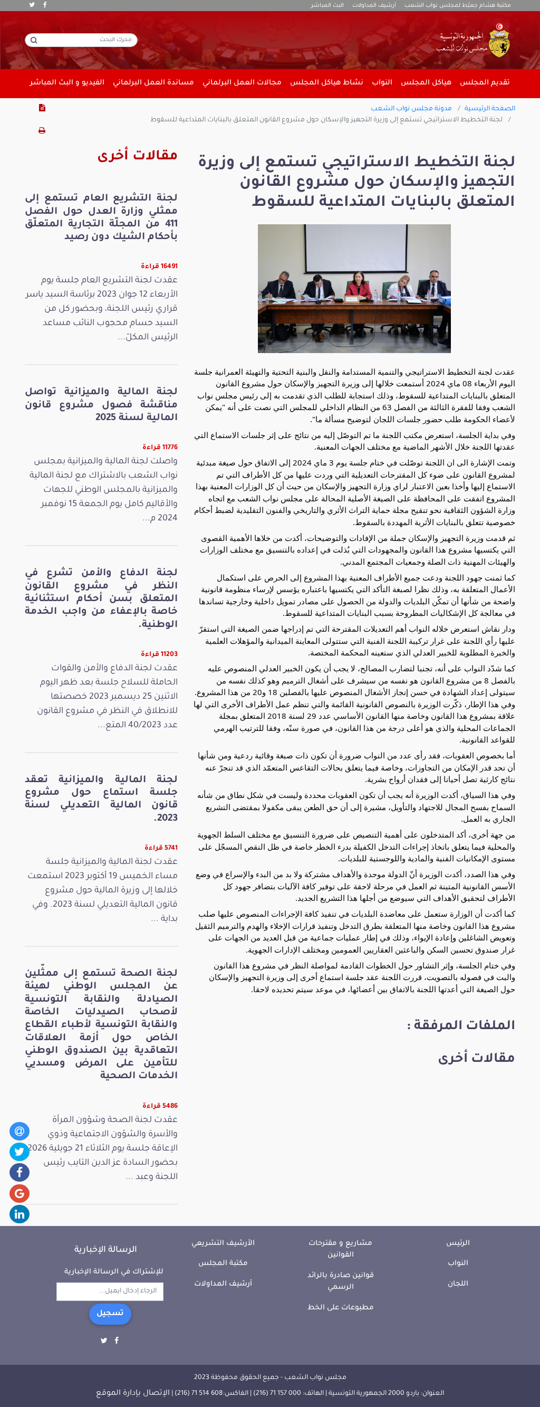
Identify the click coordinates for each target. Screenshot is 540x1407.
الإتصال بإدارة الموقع (133, 1394)
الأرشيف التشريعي (223, 1244)
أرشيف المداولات (374, 6)
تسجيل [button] (110, 1314)
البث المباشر (327, 6)
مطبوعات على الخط (340, 1308)
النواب (458, 1264)
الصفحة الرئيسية (490, 109)
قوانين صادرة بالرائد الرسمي (340, 1282)
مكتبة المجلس (223, 1264)
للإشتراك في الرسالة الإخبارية (113, 1272)
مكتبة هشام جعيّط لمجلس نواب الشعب (457, 6)
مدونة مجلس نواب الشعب (411, 109)
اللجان (458, 1284)
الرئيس (458, 1244)
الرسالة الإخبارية (105, 1250)
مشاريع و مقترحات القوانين (340, 1250)
